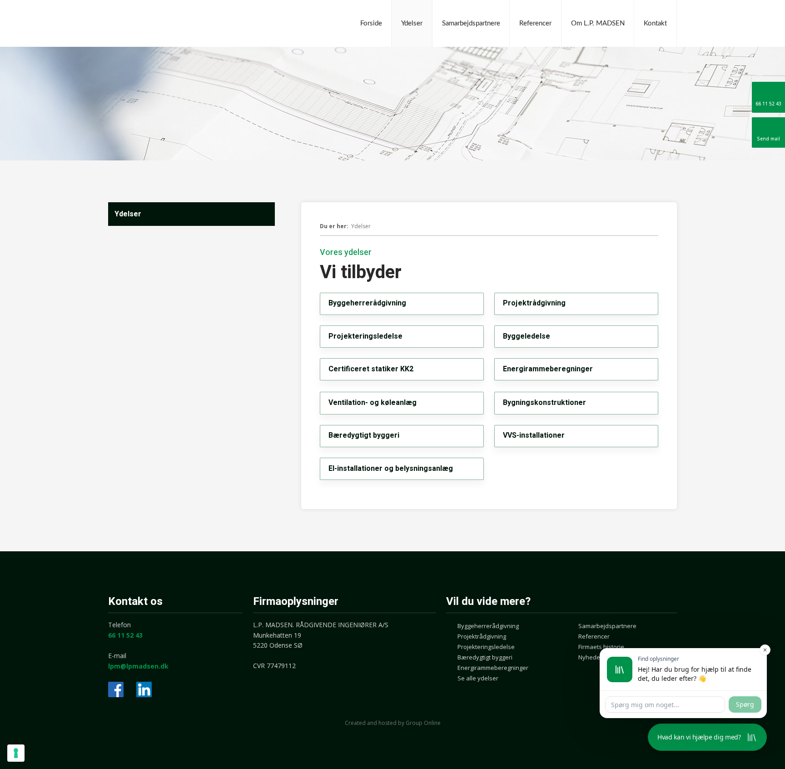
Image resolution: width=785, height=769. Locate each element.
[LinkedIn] (144, 689)
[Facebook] (116, 689)
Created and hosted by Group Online (393, 723)
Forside (371, 23)
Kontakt (655, 23)
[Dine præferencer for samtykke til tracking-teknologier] (16, 753)
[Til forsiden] (176, 24)
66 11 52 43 (125, 635)
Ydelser (411, 23)
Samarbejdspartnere (471, 23)
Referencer (535, 23)
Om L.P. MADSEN (598, 23)
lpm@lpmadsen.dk (138, 666)
